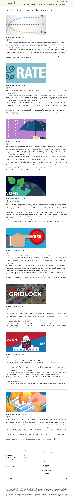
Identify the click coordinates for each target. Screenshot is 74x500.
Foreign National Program (10, 455)
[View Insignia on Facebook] (65, 479)
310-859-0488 (63, 1)
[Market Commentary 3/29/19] (26, 24)
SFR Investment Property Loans (11, 461)
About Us (46, 4)
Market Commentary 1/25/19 (16, 306)
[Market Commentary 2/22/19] (26, 237)
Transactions (51, 4)
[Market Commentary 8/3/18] (26, 401)
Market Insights (26, 461)
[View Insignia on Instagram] (66, 479)
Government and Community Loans (12, 459)
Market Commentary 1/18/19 (16, 354)
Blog (60, 4)
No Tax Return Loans (9, 453)
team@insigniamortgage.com (47, 470)
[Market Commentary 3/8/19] (26, 128)
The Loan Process (40, 4)
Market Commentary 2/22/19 (16, 250)
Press (57, 4)
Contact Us (64, 4)
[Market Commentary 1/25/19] (26, 293)
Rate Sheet (33, 4)
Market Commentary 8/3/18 (16, 414)
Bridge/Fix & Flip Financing (10, 466)
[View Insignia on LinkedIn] (63, 479)
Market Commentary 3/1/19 (16, 199)
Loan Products (26, 4)
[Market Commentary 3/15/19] (26, 72)
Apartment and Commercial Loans (12, 464)
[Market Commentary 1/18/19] (26, 341)
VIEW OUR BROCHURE (47, 473)
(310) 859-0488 (44, 466)
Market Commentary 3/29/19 (16, 37)
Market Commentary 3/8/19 (16, 141)
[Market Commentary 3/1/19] (26, 186)
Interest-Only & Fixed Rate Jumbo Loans (12, 457)
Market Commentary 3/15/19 (16, 85)
